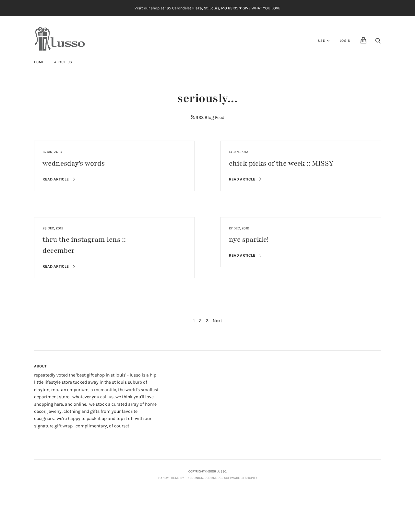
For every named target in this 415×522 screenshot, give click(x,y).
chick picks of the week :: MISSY (281, 163)
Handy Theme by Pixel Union (180, 478)
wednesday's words (73, 163)
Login (345, 41)
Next (217, 320)
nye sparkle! (249, 239)
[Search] (378, 42)
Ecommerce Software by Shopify (231, 478)
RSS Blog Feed (210, 117)
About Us (63, 62)
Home (39, 62)
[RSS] (193, 117)
